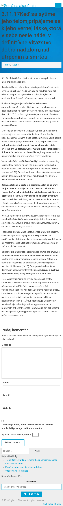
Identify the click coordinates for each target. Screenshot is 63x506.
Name (7, 382)
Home (7, 65)
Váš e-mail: (31, 481)
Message (6, 345)
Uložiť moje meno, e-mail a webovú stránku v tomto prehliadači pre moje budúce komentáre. (27, 426)
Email (6, 395)
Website (7, 408)
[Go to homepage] (19, 5)
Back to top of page (52, 504)
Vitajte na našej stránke (16, 471)
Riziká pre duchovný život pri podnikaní (23, 467)
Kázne (16, 65)
